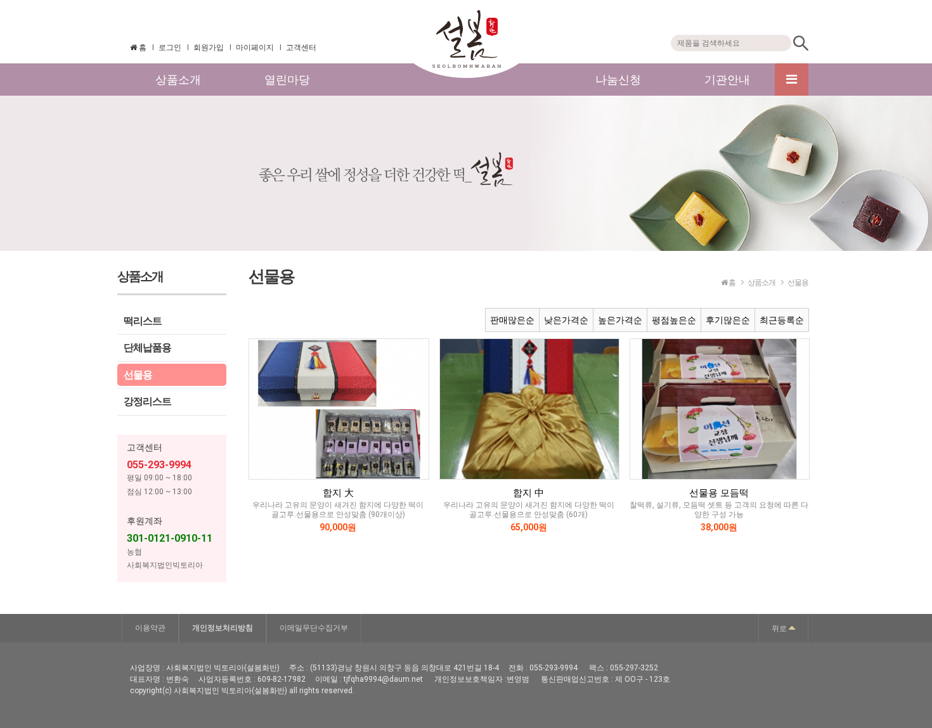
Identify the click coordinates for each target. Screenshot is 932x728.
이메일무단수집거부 (314, 627)
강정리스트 (147, 401)
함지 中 (528, 493)
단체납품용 (147, 348)
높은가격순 (620, 320)
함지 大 (338, 493)
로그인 (170, 47)
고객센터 (301, 47)
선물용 (138, 375)
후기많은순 (728, 320)
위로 (780, 628)
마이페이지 (255, 47)
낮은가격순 (566, 320)
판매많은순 (512, 320)
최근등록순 (782, 320)
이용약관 (150, 627)
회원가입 (208, 47)
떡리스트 (143, 321)
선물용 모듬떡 (719, 493)
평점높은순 (674, 320)
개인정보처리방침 (222, 627)
